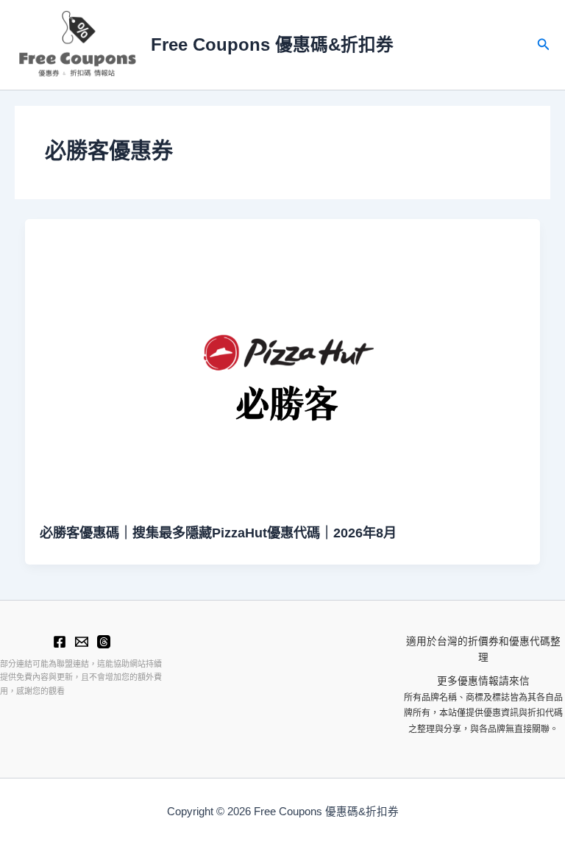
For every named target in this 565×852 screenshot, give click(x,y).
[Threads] (103, 641)
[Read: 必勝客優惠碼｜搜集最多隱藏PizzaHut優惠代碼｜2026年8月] (283, 363)
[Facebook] (59, 641)
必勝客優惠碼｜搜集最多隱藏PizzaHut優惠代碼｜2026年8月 (218, 532)
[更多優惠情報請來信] (81, 641)
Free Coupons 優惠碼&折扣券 (272, 44)
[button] (543, 44)
